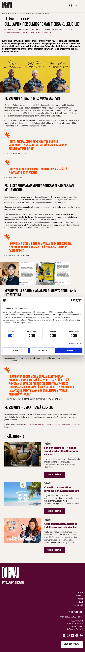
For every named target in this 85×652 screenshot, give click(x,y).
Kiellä (15, 350)
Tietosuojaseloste (76, 626)
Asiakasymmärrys (12, 32)
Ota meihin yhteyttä (71, 644)
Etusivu (4, 13)
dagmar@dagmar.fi (75, 623)
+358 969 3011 (77, 621)
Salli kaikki (69, 350)
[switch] (32, 335)
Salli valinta (42, 350)
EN (76, 5)
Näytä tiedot (73, 344)
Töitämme (13, 13)
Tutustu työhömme (54, 474)
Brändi (25, 32)
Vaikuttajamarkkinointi (40, 32)
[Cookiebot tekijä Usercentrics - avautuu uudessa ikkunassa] (72, 300)
